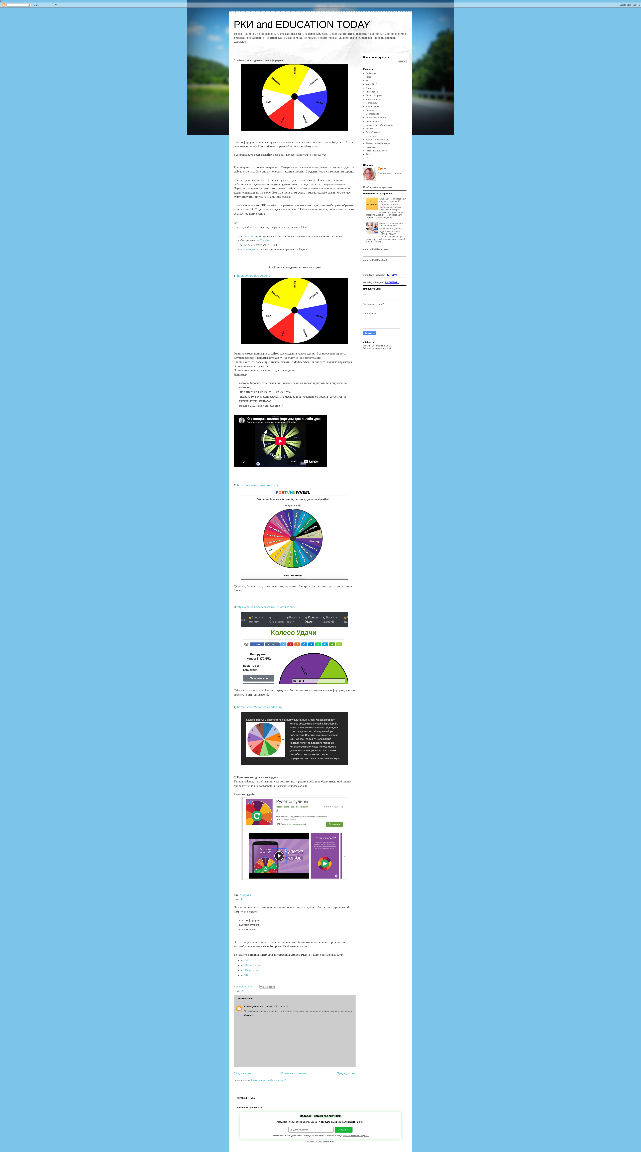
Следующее (242, 1073)
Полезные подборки (376, 117)
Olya (383, 168)
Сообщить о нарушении (377, 187)
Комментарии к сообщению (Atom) (268, 1080)
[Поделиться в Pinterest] (273, 987)
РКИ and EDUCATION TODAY (302, 24)
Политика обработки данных (377, 345)
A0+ (368, 154)
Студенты (371, 136)
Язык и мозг (372, 147)
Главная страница (294, 1073)
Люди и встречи (374, 95)
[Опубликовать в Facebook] (270, 987)
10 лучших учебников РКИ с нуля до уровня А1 (392, 200)
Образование (372, 114)
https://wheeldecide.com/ (253, 275)
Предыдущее (346, 1073)
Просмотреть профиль (389, 173)
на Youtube (263, 240)
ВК (244, 244)
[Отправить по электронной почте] (261, 987)
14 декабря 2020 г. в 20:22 (275, 1006)
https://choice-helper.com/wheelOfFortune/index (266, 607)
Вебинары (371, 73)
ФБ (246, 975)
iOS (241, 899)
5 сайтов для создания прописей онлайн (391, 224)
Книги (368, 88)
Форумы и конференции (378, 143)
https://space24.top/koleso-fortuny (259, 707)
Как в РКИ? (371, 84)
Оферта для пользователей (377, 348)
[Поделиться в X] (267, 987)
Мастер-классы (373, 99)
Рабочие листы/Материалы (379, 125)
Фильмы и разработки (377, 139)
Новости (370, 110)
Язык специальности (376, 150)
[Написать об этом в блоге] (264, 987)
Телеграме (251, 970)
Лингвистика (372, 92)
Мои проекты (372, 106)
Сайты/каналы (373, 132)
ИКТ (243, 991)
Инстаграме (253, 965)
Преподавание (373, 121)
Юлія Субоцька (252, 1006)
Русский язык (372, 128)
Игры (368, 77)
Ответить (249, 1015)
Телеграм (247, 236)
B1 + (368, 158)
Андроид (245, 895)
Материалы (371, 103)
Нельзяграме (249, 249)
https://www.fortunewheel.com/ (257, 485)
